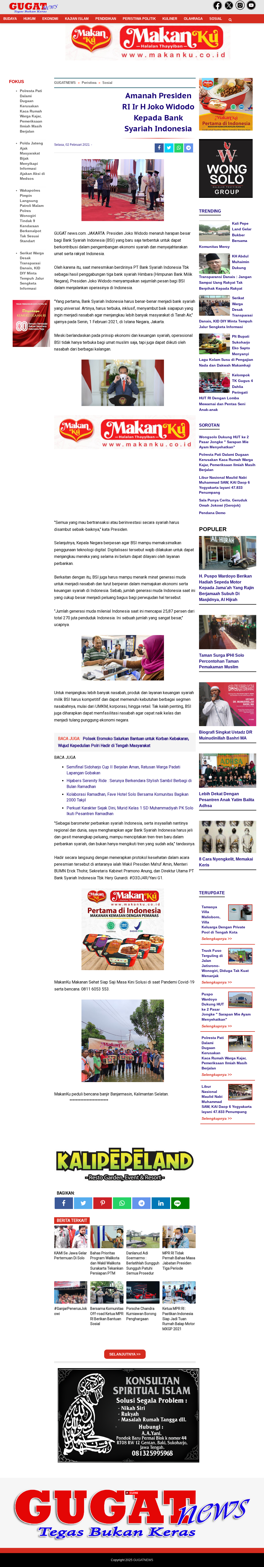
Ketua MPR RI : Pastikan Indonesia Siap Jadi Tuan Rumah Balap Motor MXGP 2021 (178, 1318)
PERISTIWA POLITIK (139, 19)
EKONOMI (50, 19)
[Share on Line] (180, 1203)
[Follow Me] (229, 9)
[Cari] (230, 20)
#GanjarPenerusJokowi (70, 1311)
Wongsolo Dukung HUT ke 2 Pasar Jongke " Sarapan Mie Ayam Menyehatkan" (224, 442)
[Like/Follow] (217, 9)
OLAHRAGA (193, 19)
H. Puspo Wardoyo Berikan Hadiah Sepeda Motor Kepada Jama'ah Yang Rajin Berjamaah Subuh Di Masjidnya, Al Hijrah (226, 588)
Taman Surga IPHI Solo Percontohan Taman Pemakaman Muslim (221, 661)
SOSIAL (215, 19)
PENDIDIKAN (105, 19)
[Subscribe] (251, 9)
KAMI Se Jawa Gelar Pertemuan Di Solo (70, 1255)
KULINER (169, 19)
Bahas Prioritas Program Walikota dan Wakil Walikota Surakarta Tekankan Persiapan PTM (106, 1263)
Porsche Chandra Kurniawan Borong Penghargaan (141, 1313)
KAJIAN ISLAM (77, 19)
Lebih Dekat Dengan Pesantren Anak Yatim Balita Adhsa (226, 800)
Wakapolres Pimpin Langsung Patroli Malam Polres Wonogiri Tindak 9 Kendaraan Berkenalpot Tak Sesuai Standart (32, 215)
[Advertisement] (132, 1531)
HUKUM (29, 19)
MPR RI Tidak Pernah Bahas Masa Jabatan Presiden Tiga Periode (178, 1260)
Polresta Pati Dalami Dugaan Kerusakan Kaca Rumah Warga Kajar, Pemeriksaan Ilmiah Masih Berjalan (31, 111)
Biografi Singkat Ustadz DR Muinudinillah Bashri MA (225, 735)
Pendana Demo (212, 513)
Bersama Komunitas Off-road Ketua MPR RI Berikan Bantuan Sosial (106, 1316)
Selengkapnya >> (217, 939)
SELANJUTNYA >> (125, 1354)
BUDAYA (10, 19)
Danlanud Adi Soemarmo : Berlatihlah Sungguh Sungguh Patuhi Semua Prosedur (142, 1263)
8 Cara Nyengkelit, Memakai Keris (226, 862)
